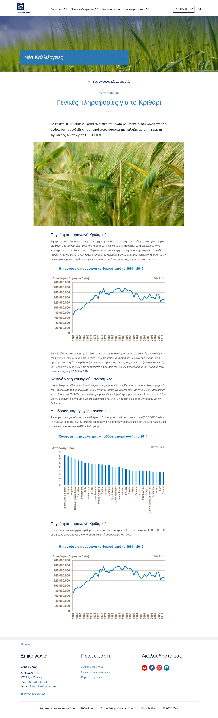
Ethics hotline (148, 708)
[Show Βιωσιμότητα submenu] (119, 9)
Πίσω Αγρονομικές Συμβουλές (111, 81)
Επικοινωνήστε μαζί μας (32, 693)
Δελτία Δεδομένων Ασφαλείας (117, 708)
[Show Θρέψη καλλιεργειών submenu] (96, 9)
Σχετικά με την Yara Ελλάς (95, 672)
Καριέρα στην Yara (91, 677)
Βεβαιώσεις (87, 708)
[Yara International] (24, 8)
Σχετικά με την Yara (92, 667)
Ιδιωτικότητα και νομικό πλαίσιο (57, 708)
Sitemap (25, 644)
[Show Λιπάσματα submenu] (65, 9)
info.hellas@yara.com (43, 686)
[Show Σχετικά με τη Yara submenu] (147, 9)
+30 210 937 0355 (38, 682)
